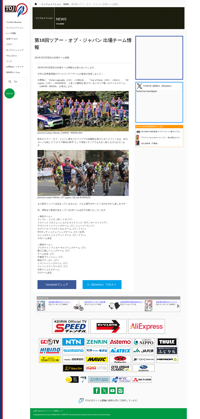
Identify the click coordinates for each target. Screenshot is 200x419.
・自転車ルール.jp (12, 72)
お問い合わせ (38, 411)
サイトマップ (49, 411)
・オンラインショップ (13, 50)
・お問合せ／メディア (13, 66)
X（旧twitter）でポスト (102, 284)
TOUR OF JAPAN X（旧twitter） (158, 86)
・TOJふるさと (10, 55)
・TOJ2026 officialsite (12, 22)
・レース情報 (10, 33)
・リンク (8, 61)
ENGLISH (9, 93)
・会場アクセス (11, 39)
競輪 (104, 400)
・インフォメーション (13, 27)
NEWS (66, 4)
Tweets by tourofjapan (146, 91)
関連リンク (59, 411)
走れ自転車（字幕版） (150, 143)
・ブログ (8, 44)
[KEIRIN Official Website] (99, 379)
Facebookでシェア (57, 284)
